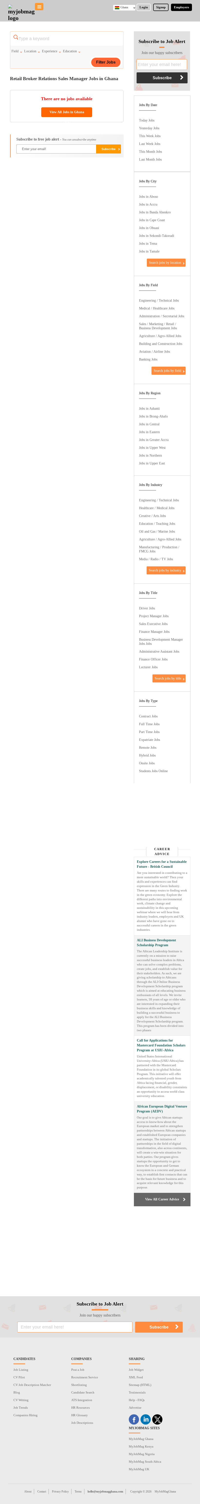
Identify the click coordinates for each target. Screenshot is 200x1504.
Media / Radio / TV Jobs (156, 559)
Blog (16, 1392)
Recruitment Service (84, 1377)
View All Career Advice (162, 1199)
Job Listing (20, 1370)
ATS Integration (81, 1400)
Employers (181, 7)
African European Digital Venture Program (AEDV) (162, 1109)
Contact (41, 1491)
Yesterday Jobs (149, 128)
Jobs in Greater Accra (154, 440)
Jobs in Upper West (152, 448)
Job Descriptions (82, 1423)
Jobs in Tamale (149, 251)
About (27, 1491)
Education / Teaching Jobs (157, 524)
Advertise (135, 1407)
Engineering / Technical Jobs (159, 300)
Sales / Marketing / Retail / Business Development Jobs (158, 326)
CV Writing (21, 1400)
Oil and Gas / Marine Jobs (157, 531)
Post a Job (77, 1370)
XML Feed (136, 1377)
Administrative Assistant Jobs (159, 651)
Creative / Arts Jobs (152, 516)
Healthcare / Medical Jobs (156, 508)
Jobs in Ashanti (149, 408)
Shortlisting (79, 1385)
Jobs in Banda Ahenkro (155, 212)
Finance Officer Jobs (153, 659)
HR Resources (80, 1407)
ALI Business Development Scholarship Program (156, 942)
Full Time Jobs (149, 724)
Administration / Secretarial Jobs (161, 316)
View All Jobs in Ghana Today (67, 113)
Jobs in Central (149, 424)
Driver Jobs (147, 608)
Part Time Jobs (149, 732)
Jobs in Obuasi (149, 228)
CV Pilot (19, 1377)
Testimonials (137, 1392)
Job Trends (20, 1407)
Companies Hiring (25, 1415)
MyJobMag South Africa (145, 1461)
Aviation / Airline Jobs (154, 351)
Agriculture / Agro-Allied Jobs (160, 336)
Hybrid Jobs (147, 755)
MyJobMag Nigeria (142, 1454)
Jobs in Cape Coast (152, 220)
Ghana (124, 7)
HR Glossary (79, 1415)
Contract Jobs (148, 716)
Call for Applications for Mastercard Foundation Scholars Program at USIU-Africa (161, 1045)
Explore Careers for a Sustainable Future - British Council (162, 864)
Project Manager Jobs (154, 616)
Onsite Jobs (147, 763)
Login (144, 7)
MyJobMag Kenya (141, 1446)
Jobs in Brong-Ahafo (153, 416)
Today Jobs (146, 120)
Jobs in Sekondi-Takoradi (156, 236)
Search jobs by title (168, 678)
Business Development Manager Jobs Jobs (161, 641)
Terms (78, 1491)
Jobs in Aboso (148, 196)
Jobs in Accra (148, 204)
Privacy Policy (60, 1491)
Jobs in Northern (150, 455)
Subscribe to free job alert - (56, 139)
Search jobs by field (167, 371)
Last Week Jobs (149, 144)
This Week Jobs (149, 136)
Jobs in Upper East (152, 463)
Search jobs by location (165, 262)
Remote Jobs (147, 747)
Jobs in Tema (148, 243)
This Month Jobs (150, 152)
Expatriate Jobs (149, 740)
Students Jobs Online (153, 771)
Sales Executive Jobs (153, 624)
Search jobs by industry (165, 570)
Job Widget (136, 1370)
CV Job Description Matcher (32, 1385)
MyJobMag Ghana (141, 1439)
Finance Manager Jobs (154, 632)
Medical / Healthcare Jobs (156, 308)
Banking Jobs (148, 359)
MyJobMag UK (139, 1469)
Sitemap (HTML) (140, 1385)
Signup (161, 7)
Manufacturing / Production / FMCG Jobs (159, 549)
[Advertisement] (66, 196)
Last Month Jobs (150, 159)
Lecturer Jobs (148, 667)
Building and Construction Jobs (160, 344)
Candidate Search (82, 1392)
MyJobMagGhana (165, 1491)
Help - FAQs (137, 1400)
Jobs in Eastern (149, 432)
